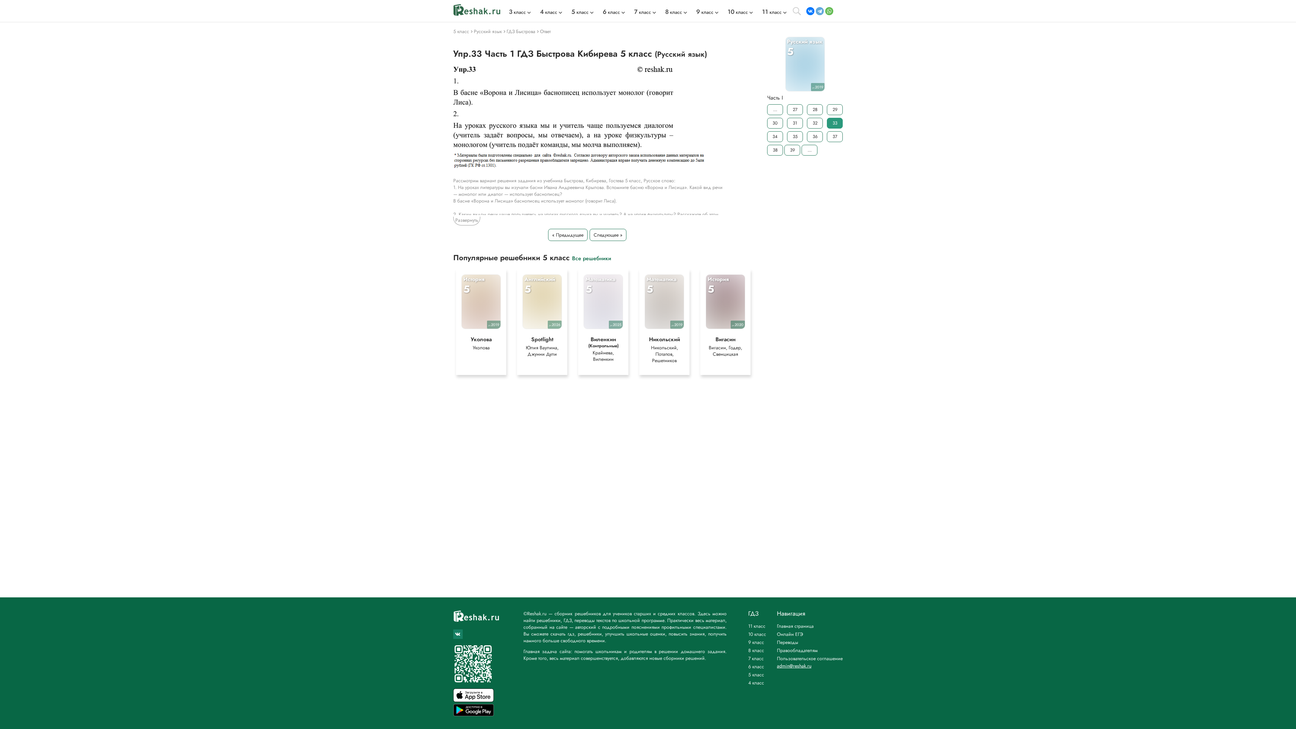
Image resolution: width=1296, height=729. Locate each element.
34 (775, 136)
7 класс (756, 658)
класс (517, 12)
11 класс (756, 626)
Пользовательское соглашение (810, 658)
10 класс (757, 634)
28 (815, 109)
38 (775, 150)
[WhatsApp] (829, 11)
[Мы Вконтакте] (458, 634)
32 (815, 123)
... (775, 109)
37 (835, 136)
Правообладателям (797, 650)
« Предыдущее (568, 235)
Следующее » (608, 235)
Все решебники (591, 258)
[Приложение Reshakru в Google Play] (473, 714)
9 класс (756, 642)
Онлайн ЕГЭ (790, 634)
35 (795, 136)
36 (815, 136)
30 (775, 123)
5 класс (756, 674)
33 (835, 123)
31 (795, 123)
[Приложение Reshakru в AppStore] (473, 700)
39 (792, 150)
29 (835, 109)
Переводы (787, 642)
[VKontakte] (810, 11)
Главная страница (795, 626)
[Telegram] (820, 11)
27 (795, 109)
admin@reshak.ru (794, 666)
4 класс (756, 682)
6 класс (756, 666)
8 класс (756, 650)
